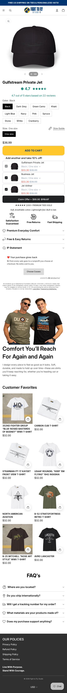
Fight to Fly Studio (36, 679)
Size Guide (59, 128)
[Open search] (10, 10)
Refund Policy (9, 649)
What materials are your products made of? (32, 612)
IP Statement (14, 247)
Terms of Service (11, 659)
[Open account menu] (57, 10)
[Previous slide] (24, 74)
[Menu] (3, 10)
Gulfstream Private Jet (32, 162)
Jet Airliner (26, 185)
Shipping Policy (10, 654)
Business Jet (27, 174)
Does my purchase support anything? (29, 621)
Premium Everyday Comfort (23, 230)
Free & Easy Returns (19, 239)
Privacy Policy (9, 644)
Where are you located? (21, 587)
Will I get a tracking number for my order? (31, 604)
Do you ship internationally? (23, 595)
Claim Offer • (33, 199)
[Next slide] (42, 74)
